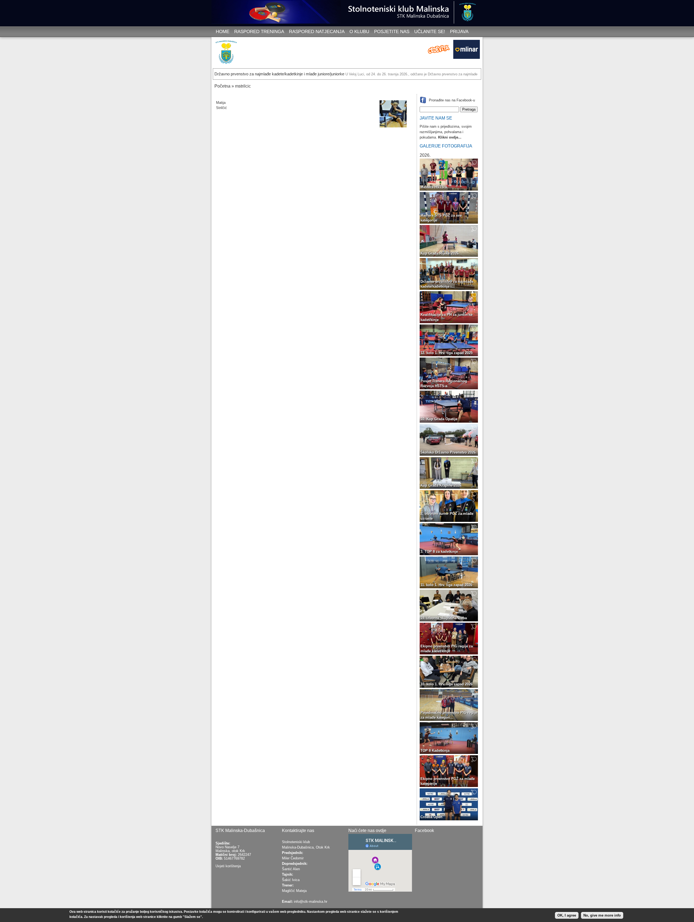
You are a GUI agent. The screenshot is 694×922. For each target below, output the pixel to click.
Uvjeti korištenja (228, 866)
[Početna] (227, 53)
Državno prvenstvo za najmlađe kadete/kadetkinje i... (446, 284)
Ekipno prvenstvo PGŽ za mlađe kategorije (447, 781)
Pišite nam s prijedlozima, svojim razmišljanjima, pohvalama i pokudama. (446, 131)
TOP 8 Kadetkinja (434, 750)
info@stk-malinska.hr (310, 901)
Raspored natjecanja (317, 31)
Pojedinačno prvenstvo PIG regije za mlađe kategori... (448, 715)
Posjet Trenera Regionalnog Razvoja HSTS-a (443, 383)
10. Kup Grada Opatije (438, 419)
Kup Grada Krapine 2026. (441, 485)
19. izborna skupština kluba (443, 618)
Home (222, 31)
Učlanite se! (429, 31)
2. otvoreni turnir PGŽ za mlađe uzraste (446, 516)
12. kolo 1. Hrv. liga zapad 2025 (446, 353)
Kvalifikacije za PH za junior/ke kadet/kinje (446, 317)
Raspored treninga (259, 31)
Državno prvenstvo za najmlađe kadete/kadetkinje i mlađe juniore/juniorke (279, 74)
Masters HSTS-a (433, 187)
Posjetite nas (391, 31)
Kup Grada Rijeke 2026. (440, 253)
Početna (222, 86)
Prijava (459, 31)
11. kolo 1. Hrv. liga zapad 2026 (446, 585)
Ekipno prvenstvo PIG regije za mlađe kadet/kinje (446, 648)
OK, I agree (566, 915)
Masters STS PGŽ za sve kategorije (441, 217)
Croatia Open (431, 817)
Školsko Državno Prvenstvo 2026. (448, 452)
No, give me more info (602, 915)
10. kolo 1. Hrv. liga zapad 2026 (446, 684)
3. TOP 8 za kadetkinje (439, 552)
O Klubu (359, 31)
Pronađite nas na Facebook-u (452, 100)
